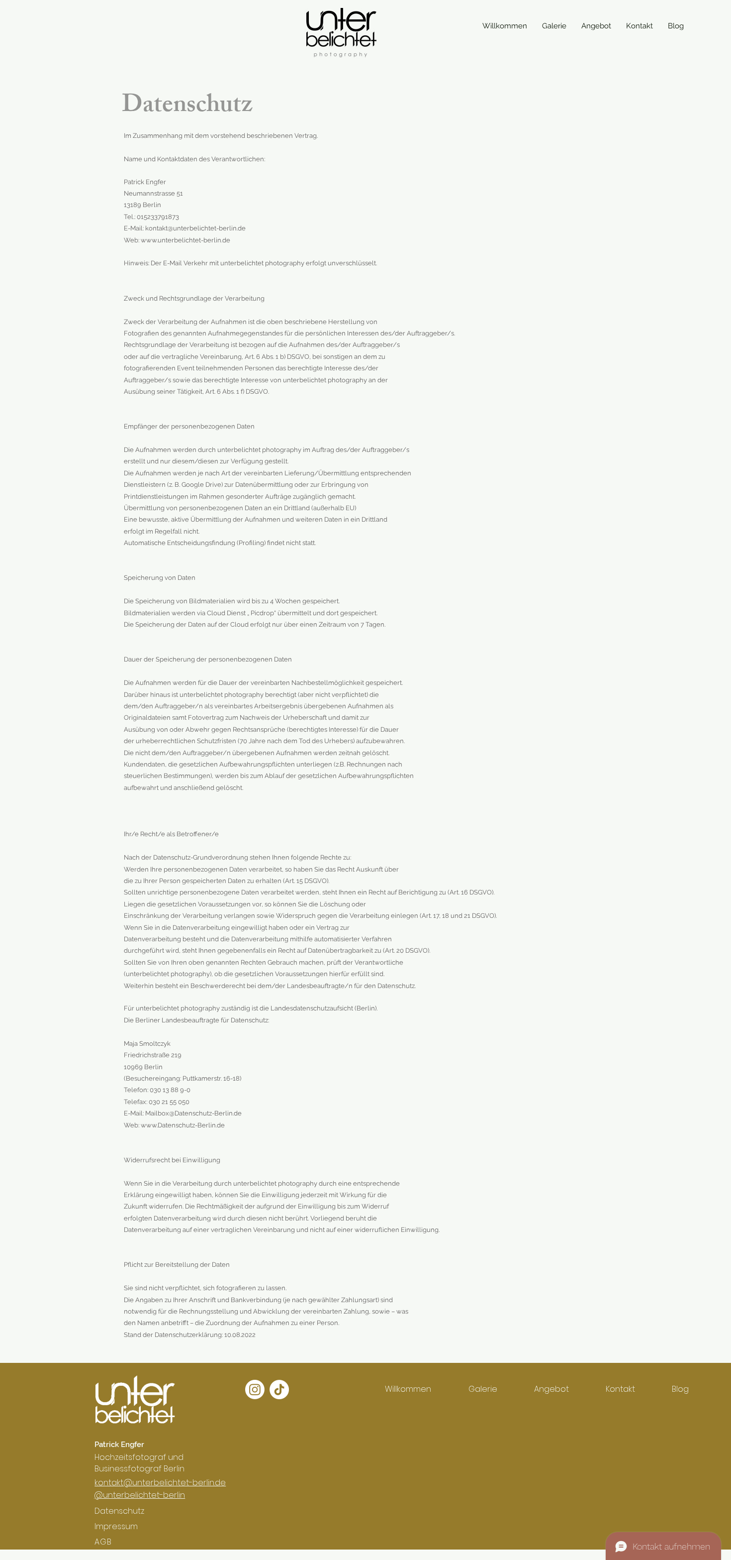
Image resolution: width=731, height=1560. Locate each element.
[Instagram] (255, 1389)
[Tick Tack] (279, 1389)
